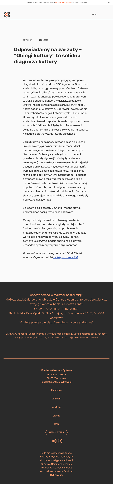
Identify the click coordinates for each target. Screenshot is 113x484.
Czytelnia (27, 40)
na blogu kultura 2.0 (65, 257)
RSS (56, 424)
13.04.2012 (43, 40)
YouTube (56, 407)
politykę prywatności (63, 3)
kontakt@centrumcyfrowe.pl (56, 382)
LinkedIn (56, 398)
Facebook (56, 390)
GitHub (56, 415)
